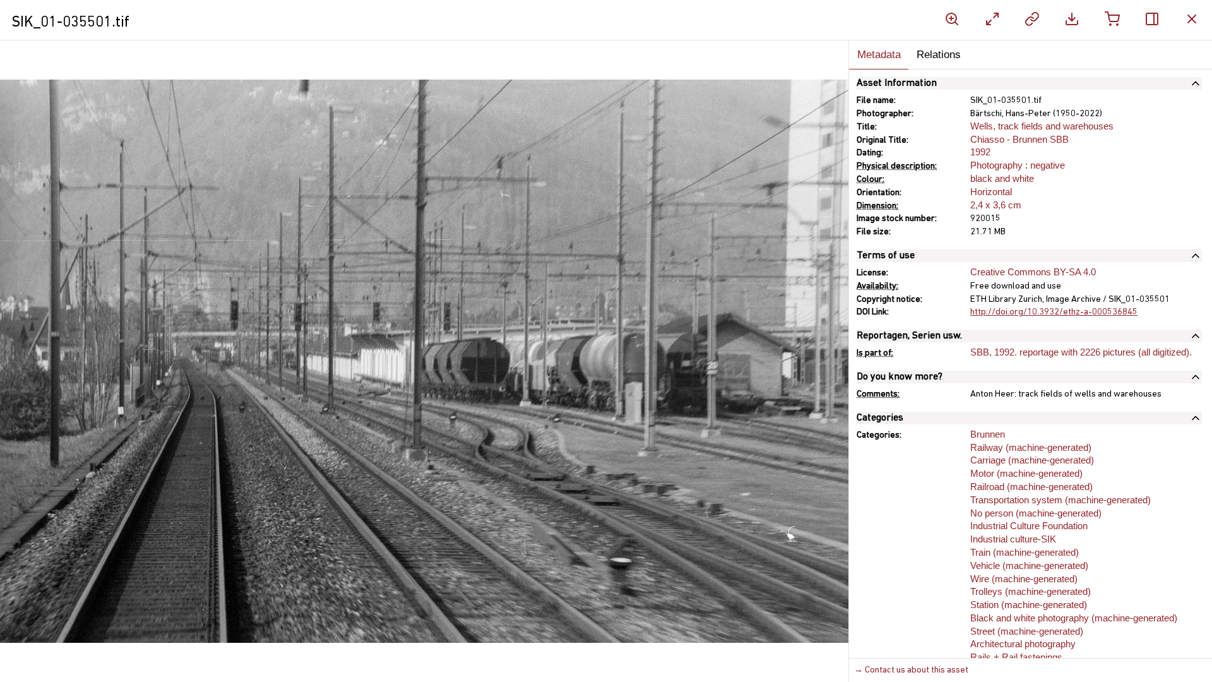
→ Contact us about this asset (911, 670)
